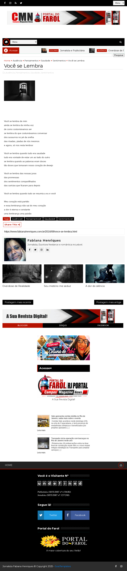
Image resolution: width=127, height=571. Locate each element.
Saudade (45, 60)
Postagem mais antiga (108, 302)
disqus (63, 325)
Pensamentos (31, 60)
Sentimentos (59, 60)
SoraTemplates (63, 566)
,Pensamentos (22, 72)
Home (7, 60)
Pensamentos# (34, 219)
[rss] (15, 3)
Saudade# (50, 219)
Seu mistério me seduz (57, 285)
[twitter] (21, 3)
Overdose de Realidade (114, 50)
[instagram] (10, 3)
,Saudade (35, 72)
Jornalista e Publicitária (65, 50)
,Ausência (10, 72)
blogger (23, 325)
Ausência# (17, 219)
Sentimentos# (65, 219)
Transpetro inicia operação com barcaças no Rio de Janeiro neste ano (70, 439)
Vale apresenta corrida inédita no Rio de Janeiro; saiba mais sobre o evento (68, 417)
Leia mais (41, 430)
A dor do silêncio (95, 285)
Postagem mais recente (18, 302)
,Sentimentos (47, 72)
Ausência (95, 50)
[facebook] (4, 3)
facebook (103, 325)
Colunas (46, 50)
